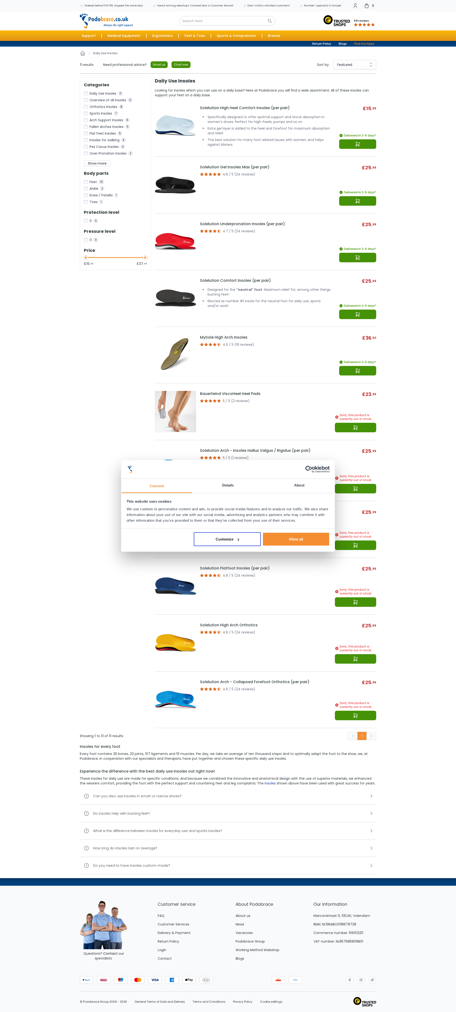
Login (162, 950)
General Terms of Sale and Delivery (160, 1002)
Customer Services (173, 924)
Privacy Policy (242, 1002)
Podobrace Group (250, 941)
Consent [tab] (157, 486)
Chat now (181, 65)
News (240, 924)
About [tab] (299, 485)
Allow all (296, 539)
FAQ (161, 915)
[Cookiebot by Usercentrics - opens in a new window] (309, 469)
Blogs (343, 44)
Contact (110, 953)
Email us (159, 65)
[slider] (86, 257)
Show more (97, 163)
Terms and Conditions (209, 1002)
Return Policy (321, 44)
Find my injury (364, 44)
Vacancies (244, 932)
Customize (224, 539)
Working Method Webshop (257, 950)
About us (243, 915)
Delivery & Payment (174, 932)
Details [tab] (228, 485)
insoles (270, 783)
